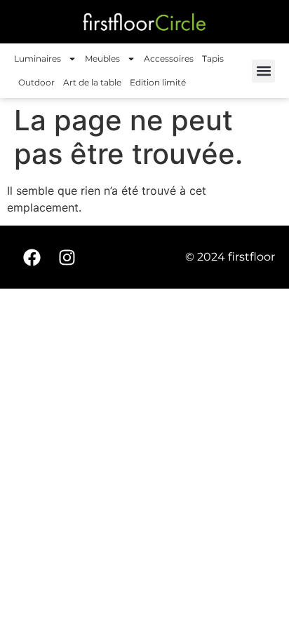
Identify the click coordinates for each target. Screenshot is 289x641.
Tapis (213, 58)
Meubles (102, 58)
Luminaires (37, 58)
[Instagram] (66, 257)
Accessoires (169, 58)
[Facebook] (31, 257)
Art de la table (92, 82)
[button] (263, 71)
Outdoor (36, 82)
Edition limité (158, 82)
